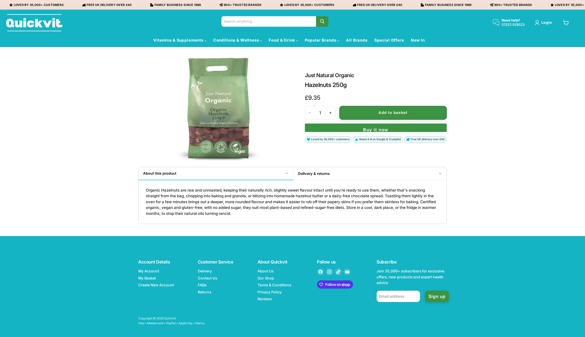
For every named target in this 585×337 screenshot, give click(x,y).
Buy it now (375, 129)
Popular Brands (321, 40)
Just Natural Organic (329, 75)
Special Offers (389, 40)
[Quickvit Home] (34, 22)
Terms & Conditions (274, 285)
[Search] (322, 21)
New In (418, 40)
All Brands (356, 40)
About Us (266, 271)
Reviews (265, 299)
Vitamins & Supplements (179, 40)
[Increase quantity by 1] (330, 112)
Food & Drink (282, 40)
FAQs (202, 285)
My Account (148, 271)
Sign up (437, 296)
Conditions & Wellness (236, 40)
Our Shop (266, 278)
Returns (204, 292)
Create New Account (156, 285)
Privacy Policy (270, 292)
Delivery (205, 271)
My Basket (147, 278)
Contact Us (207, 278)
